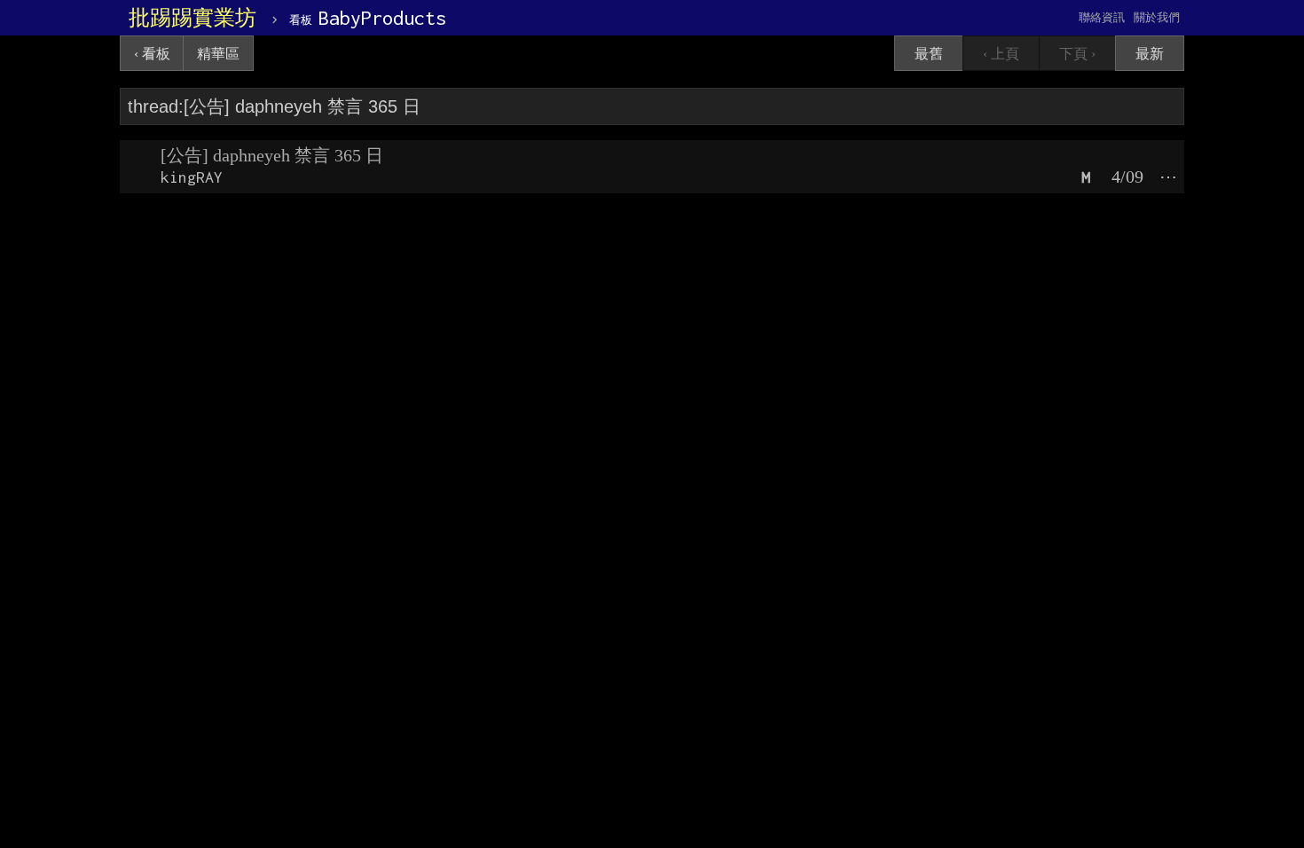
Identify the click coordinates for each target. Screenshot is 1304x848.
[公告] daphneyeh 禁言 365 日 (272, 155)
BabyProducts (367, 17)
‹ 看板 (152, 53)
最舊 (929, 53)
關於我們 (1157, 17)
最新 (1149, 53)
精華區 (218, 53)
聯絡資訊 (1102, 17)
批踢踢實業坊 (192, 17)
